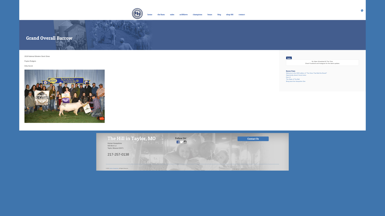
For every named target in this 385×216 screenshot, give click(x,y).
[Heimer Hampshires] (137, 13)
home (149, 14)
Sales (289, 58)
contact (242, 14)
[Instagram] (185, 142)
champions (197, 14)
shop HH (229, 14)
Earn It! (288, 77)
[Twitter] (182, 142)
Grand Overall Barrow (49, 38)
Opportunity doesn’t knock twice (296, 75)
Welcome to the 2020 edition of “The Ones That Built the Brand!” (306, 73)
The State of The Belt (293, 79)
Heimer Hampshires (114, 168)
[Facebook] (178, 142)
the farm (161, 14)
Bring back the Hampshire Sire (295, 81)
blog (219, 14)
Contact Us (253, 138)
